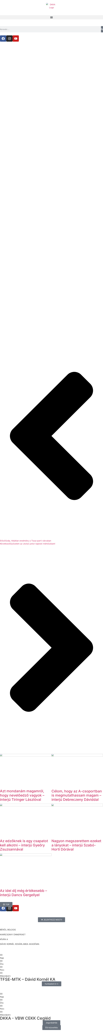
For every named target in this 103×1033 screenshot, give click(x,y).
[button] (51, 17)
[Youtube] (16, 38)
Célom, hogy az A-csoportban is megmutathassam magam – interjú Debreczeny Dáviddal (77, 795)
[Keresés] (102, 29)
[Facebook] (3, 38)
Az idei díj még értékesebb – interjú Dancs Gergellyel (23, 893)
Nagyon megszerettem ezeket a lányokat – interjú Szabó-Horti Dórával (76, 845)
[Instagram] (9, 38)
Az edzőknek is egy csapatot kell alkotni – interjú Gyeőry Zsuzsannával (24, 845)
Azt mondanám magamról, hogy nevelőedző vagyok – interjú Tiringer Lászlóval (22, 795)
